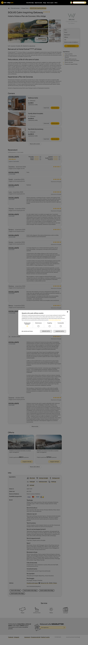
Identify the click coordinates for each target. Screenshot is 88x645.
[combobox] (67, 311)
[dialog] (44, 322)
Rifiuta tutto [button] (46, 331)
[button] (27, 331)
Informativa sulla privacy (55, 320)
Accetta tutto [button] (60, 331)
